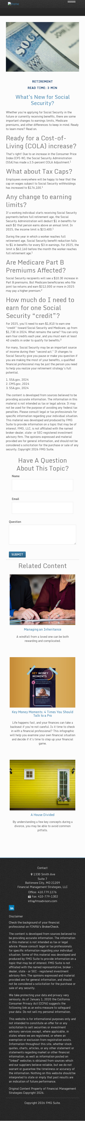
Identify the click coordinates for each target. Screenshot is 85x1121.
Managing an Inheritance (42, 629)
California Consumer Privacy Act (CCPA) (39, 1001)
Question (15, 522)
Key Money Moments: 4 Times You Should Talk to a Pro (42, 713)
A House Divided (43, 814)
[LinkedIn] (11, 907)
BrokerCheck (50, 926)
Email (15, 499)
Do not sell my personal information (46, 1011)
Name (16, 476)
